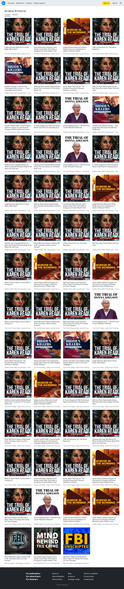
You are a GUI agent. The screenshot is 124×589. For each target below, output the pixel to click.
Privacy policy (89, 576)
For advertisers (33, 576)
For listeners (32, 579)
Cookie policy (88, 579)
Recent (15, 14)
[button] (120, 3)
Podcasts (11, 3)
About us (55, 573)
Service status (57, 579)
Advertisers (20, 3)
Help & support (39, 3)
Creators (29, 3)
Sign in (114, 3)
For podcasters (33, 573)
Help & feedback (58, 576)
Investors (71, 576)
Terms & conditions (91, 573)
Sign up (106, 3)
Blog (69, 573)
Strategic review (74, 579)
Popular (7, 14)
